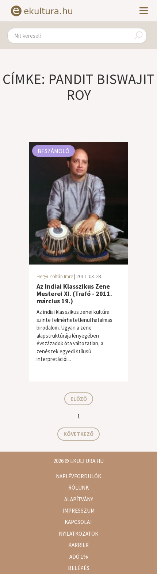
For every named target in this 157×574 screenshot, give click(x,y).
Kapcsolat (79, 521)
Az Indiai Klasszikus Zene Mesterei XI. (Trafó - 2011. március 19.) (74, 293)
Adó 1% (78, 556)
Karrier (78, 544)
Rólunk (78, 487)
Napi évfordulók (78, 476)
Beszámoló (53, 151)
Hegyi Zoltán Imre (55, 276)
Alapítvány (78, 499)
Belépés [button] (78, 568)
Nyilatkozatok (78, 533)
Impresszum (79, 510)
